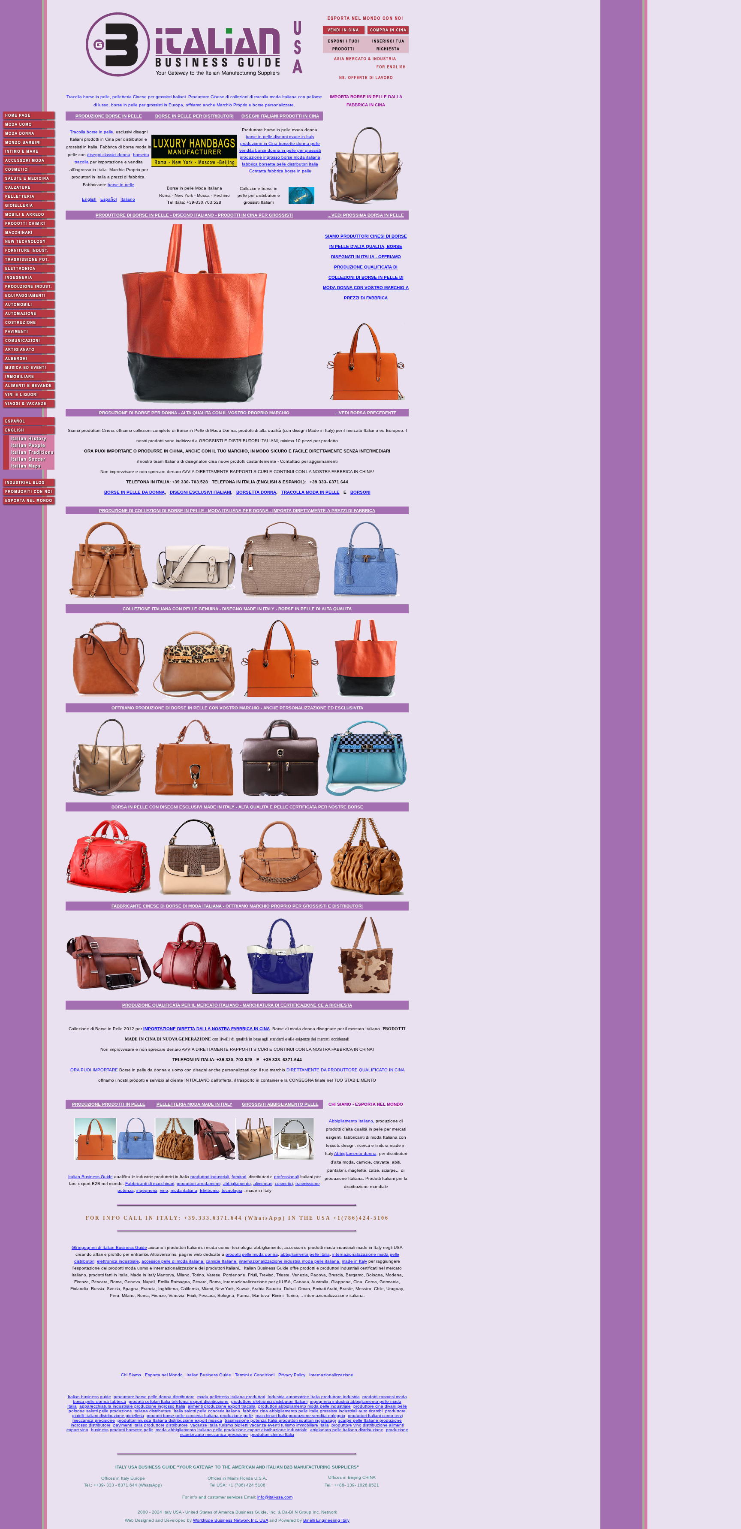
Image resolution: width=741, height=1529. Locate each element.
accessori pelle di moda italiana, (173, 1261)
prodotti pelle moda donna (252, 1254)
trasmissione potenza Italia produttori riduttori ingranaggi (280, 1420)
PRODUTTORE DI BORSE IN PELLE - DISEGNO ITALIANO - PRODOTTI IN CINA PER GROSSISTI (194, 215)
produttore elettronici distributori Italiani (269, 1401)
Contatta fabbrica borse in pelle (280, 171)
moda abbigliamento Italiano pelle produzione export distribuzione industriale (231, 1429)
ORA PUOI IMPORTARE (94, 1070)
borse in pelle (121, 184)
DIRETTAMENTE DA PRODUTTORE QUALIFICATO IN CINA (345, 1070)
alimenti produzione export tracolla (222, 1406)
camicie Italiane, (222, 1261)
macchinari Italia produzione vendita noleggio (300, 1415)
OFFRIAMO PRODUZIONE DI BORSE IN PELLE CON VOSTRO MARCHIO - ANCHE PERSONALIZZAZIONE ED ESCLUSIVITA (237, 708)
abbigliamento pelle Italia (305, 1254)
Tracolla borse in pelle (91, 132)
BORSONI (360, 492)
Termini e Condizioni (254, 1374)
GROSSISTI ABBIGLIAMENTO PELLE (280, 1104)
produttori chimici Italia (272, 1434)
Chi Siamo (131, 1374)
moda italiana (184, 1190)
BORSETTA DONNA (256, 492)
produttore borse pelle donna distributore (154, 1396)
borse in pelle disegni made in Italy (280, 136)
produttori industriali (209, 1176)
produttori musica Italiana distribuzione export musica (169, 1420)
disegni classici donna (108, 154)
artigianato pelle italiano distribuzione (346, 1429)
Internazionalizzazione (331, 1374)
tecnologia (232, 1190)
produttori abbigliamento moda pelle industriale (304, 1406)
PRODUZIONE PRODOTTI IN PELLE (108, 1104)
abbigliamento (237, 1183)
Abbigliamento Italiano (351, 1121)
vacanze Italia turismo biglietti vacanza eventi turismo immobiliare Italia (259, 1425)
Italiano (127, 199)
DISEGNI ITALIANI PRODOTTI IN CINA (280, 116)
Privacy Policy (291, 1374)
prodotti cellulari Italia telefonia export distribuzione (179, 1401)
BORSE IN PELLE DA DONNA (134, 492)
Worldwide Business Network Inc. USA (230, 1520)
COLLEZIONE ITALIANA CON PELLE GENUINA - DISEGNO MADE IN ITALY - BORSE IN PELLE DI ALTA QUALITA (237, 608)
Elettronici (209, 1190)
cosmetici (284, 1183)
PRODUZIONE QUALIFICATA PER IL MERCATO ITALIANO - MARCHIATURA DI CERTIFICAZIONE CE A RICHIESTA (237, 1005)
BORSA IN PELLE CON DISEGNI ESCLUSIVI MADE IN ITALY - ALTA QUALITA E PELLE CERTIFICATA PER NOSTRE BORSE (237, 807)
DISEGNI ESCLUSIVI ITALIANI (200, 492)
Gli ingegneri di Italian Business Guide (109, 1247)
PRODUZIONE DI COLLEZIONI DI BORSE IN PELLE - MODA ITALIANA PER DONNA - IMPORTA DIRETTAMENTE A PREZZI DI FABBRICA (237, 510)
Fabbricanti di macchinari (149, 1183)
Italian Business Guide (90, 1176)
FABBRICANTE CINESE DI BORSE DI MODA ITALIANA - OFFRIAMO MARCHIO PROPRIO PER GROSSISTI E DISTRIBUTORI (237, 906)
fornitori (239, 1176)
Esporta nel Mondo (164, 1374)
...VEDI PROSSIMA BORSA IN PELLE (366, 215)
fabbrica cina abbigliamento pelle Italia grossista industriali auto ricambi (313, 1410)
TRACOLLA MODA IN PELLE (310, 492)
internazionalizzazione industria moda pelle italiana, (289, 1261)
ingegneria (146, 1190)
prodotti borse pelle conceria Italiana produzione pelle (200, 1415)
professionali (286, 1176)
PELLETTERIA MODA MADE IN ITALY (194, 1104)
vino (164, 1190)
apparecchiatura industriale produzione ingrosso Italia (132, 1406)
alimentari (262, 1183)
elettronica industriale (118, 1261)
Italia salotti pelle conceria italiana (207, 1410)
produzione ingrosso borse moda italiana (280, 157)
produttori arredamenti (198, 1183)
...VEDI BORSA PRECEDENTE (366, 412)
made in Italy (354, 1261)
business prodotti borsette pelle (122, 1429)
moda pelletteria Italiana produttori (231, 1396)
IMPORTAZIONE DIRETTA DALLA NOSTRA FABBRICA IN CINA (206, 1028)
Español (108, 199)
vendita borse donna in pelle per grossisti (280, 150)
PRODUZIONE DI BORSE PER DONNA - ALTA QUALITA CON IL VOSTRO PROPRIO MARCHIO (194, 412)
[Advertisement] (239, 1335)
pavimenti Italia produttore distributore (150, 1425)
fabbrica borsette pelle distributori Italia (280, 164)
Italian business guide (89, 1396)
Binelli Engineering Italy (326, 1520)
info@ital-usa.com (274, 1497)
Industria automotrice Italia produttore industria (314, 1396)
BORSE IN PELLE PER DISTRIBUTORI (194, 116)
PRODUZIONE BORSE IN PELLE (108, 116)
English (89, 199)
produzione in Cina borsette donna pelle (280, 143)
